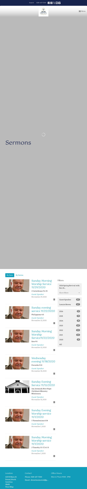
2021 (69, 335)
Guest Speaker (69, 300)
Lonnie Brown (69, 304)
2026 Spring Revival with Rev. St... (69, 287)
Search (31, 3)
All (60, 344)
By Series (19, 275)
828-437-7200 (41, 3)
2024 (69, 321)
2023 (69, 326)
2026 (69, 311)
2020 (69, 340)
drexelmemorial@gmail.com (40, 480)
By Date (10, 275)
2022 (69, 330)
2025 (69, 316)
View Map (9, 487)
